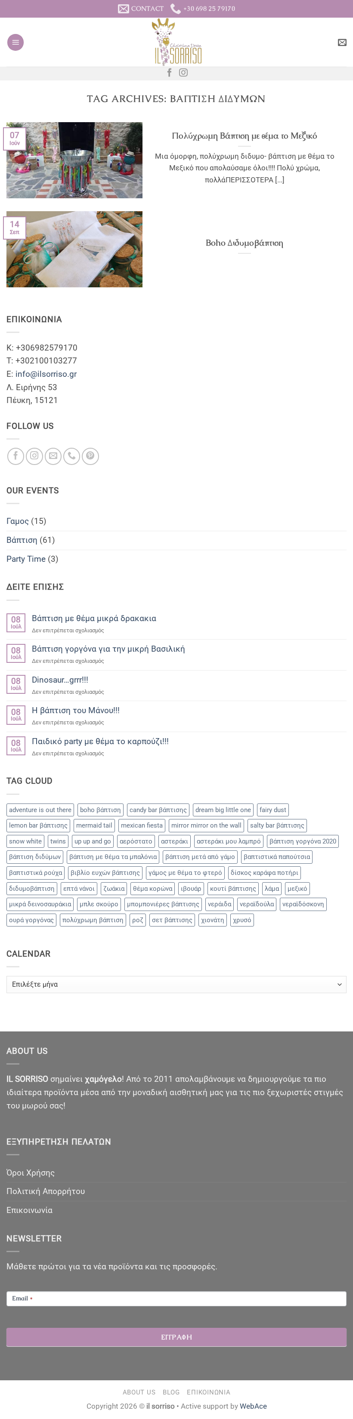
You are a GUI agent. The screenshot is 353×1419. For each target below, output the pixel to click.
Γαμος (17, 521)
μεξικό (297, 889)
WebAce (253, 1406)
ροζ (137, 920)
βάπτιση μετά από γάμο (200, 857)
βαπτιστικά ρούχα (35, 873)
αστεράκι (174, 841)
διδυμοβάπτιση (32, 889)
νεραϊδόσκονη (303, 904)
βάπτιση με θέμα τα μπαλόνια (113, 857)
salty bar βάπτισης (277, 825)
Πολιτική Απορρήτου (45, 1191)
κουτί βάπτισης (233, 889)
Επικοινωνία (29, 1210)
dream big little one (223, 810)
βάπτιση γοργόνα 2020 (302, 841)
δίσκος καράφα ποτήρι (264, 873)
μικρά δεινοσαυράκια (40, 904)
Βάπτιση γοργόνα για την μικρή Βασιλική (108, 649)
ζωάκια (113, 889)
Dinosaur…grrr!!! (60, 680)
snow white (25, 841)
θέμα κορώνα (152, 889)
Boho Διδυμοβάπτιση (244, 242)
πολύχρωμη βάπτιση (93, 920)
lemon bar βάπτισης (38, 825)
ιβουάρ (191, 889)
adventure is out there (40, 810)
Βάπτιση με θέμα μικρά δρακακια (94, 618)
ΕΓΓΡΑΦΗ (176, 1337)
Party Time (26, 559)
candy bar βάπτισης (158, 810)
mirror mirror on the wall (206, 825)
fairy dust (273, 810)
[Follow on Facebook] (169, 73)
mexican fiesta (142, 825)
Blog (171, 1392)
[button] (15, 42)
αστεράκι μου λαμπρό (229, 841)
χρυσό (242, 920)
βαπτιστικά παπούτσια (277, 857)
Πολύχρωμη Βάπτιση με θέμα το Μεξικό (244, 135)
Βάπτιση (21, 540)
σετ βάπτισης (172, 920)
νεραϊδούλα (257, 904)
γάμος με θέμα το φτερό (185, 873)
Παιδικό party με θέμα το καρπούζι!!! (100, 741)
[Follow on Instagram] (183, 73)
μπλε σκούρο (99, 904)
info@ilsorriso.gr (46, 374)
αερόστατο (136, 841)
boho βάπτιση (100, 810)
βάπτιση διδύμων (35, 857)
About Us (139, 1392)
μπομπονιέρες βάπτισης (163, 904)
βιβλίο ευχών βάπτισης (105, 873)
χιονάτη (212, 920)
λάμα (272, 889)
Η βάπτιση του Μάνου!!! (76, 710)
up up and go (92, 841)
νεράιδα (219, 904)
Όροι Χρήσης (30, 1173)
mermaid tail (94, 825)
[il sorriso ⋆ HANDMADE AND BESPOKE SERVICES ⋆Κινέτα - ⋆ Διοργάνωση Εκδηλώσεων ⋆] (176, 42)
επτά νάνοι (79, 889)
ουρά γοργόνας (31, 920)
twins (58, 841)
